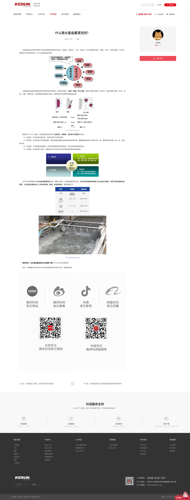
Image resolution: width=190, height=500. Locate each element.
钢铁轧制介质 (49, 454)
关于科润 (64, 14)
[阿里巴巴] (112, 292)
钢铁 (15, 460)
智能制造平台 (80, 448)
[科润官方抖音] (86, 292)
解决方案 (17, 14)
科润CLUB (112, 448)
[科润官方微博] (59, 292)
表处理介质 (48, 451)
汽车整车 (16, 445)
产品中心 (29, 14)
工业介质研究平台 (81, 445)
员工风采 (172, 448)
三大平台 (41, 14)
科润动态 (143, 454)
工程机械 (16, 463)
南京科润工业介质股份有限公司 (31, 497)
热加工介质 (48, 445)
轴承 (15, 451)
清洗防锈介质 (49, 457)
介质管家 (53, 14)
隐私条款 (19, 497)
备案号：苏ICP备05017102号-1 (170, 497)
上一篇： (37, 383)
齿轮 (15, 448)
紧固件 (16, 454)
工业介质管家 (113, 445)
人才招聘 (172, 445)
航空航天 (16, 457)
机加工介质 (48, 448)
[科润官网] (32, 292)
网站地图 (13, 497)
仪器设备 (47, 460)
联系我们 (76, 14)
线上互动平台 (80, 451)
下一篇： (103, 383)
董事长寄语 (143, 448)
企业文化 (143, 451)
